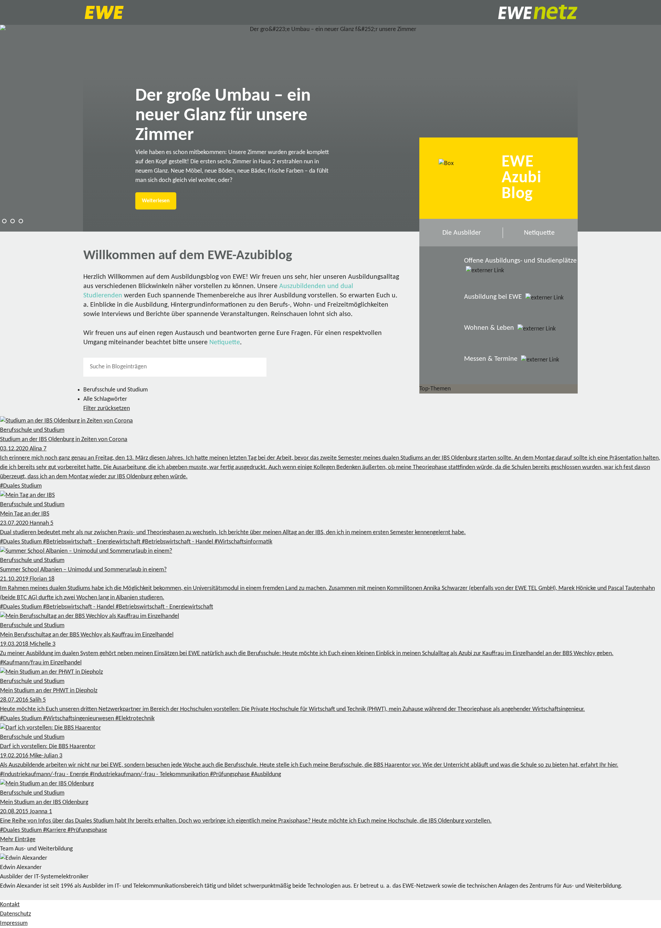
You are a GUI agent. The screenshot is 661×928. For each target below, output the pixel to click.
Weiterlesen (156, 201)
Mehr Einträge (17, 839)
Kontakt (10, 904)
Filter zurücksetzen (106, 408)
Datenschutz (15, 914)
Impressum (14, 923)
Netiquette (224, 342)
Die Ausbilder (461, 233)
